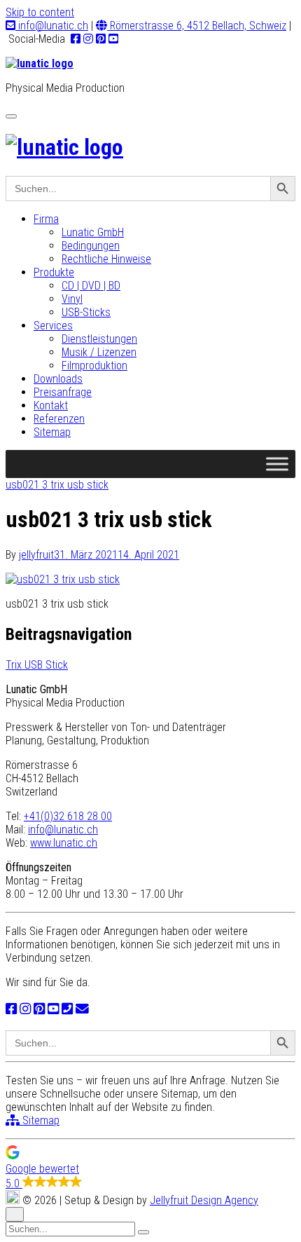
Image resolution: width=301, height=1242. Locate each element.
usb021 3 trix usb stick (57, 484)
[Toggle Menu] (277, 463)
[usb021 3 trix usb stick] (63, 579)
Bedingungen (91, 245)
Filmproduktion (94, 365)
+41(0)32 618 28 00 (68, 816)
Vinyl (72, 299)
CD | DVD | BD (91, 285)
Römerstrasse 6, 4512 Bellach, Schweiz (196, 25)
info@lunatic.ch (51, 25)
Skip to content (40, 12)
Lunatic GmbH (93, 232)
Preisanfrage (63, 392)
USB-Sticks (86, 312)
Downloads (58, 378)
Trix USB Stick (37, 664)
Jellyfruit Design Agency (204, 1200)
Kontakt (51, 405)
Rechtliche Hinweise (106, 259)
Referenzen (59, 418)
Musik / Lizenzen (99, 352)
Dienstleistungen (99, 339)
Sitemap (52, 432)
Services (53, 325)
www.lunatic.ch (63, 842)
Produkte (54, 272)
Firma (46, 219)
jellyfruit (36, 554)
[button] (150, 1167)
